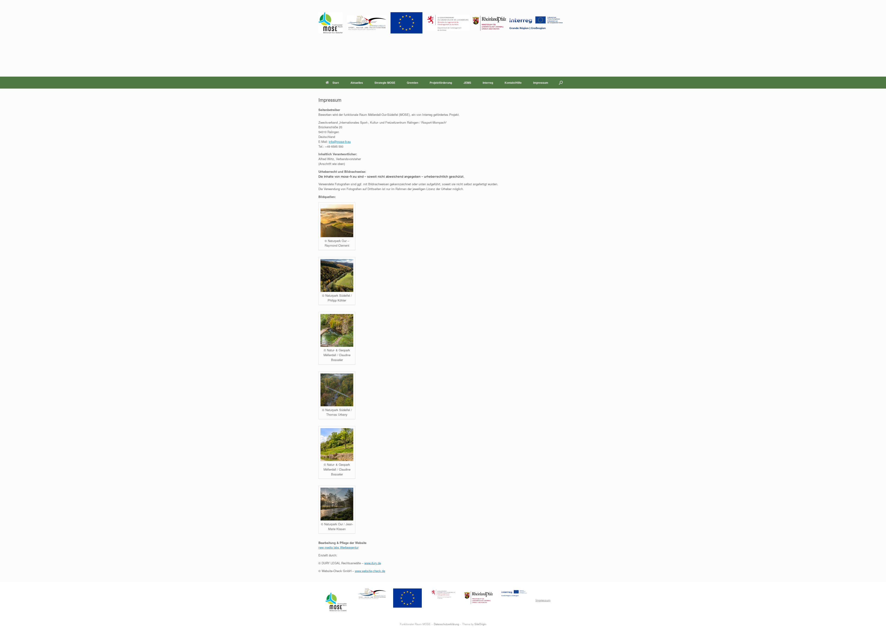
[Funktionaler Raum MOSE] (440, 23)
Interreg (488, 83)
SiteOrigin (480, 624)
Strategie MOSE (384, 83)
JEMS (467, 83)
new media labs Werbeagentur (338, 547)
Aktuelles (356, 83)
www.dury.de (372, 563)
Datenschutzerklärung (446, 624)
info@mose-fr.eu (340, 141)
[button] (561, 83)
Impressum (540, 83)
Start (335, 83)
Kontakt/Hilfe (513, 83)
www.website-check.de (370, 571)
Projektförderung (441, 83)
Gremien (412, 83)
